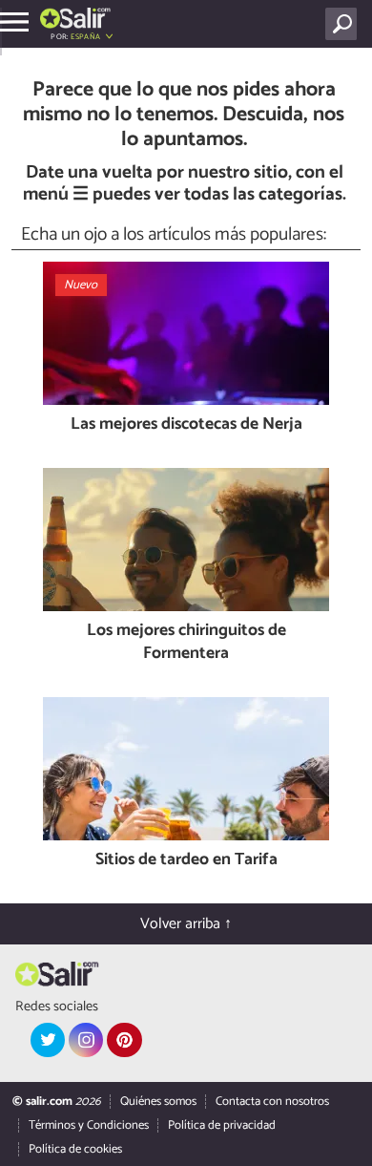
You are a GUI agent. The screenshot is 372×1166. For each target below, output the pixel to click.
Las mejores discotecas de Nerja (186, 425)
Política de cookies (75, 1149)
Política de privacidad (222, 1125)
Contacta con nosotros (272, 1101)
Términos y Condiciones (89, 1125)
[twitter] (48, 1040)
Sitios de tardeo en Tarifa (186, 861)
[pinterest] (124, 1040)
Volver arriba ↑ (186, 924)
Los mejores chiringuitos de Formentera (186, 643)
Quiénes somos (158, 1101)
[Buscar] (345, 24)
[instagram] (86, 1040)
